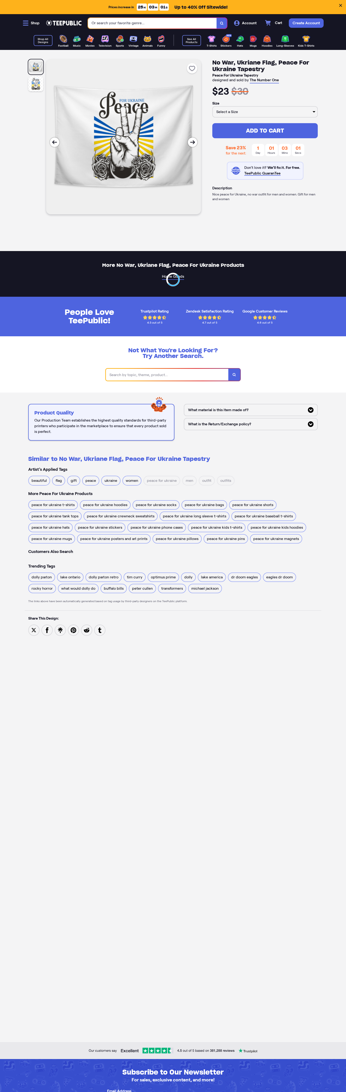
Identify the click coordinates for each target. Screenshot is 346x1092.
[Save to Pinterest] (73, 630)
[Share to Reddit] (86, 630)
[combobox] (152, 23)
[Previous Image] (54, 142)
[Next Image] (192, 142)
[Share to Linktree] (60, 630)
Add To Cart (265, 130)
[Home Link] (63, 23)
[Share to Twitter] (34, 630)
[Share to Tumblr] (99, 630)
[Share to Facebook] (47, 630)
